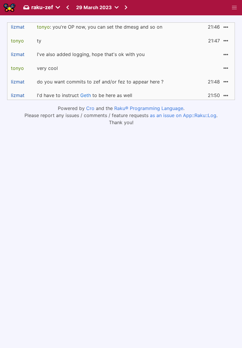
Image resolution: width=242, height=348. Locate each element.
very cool (47, 68)
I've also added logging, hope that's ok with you (91, 54)
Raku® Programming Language (148, 108)
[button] (234, 7)
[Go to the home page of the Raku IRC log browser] (9, 7)
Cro (90, 108)
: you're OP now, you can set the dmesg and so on (99, 27)
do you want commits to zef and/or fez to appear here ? (100, 82)
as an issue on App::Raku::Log (183, 115)
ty (39, 41)
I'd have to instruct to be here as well (84, 95)
